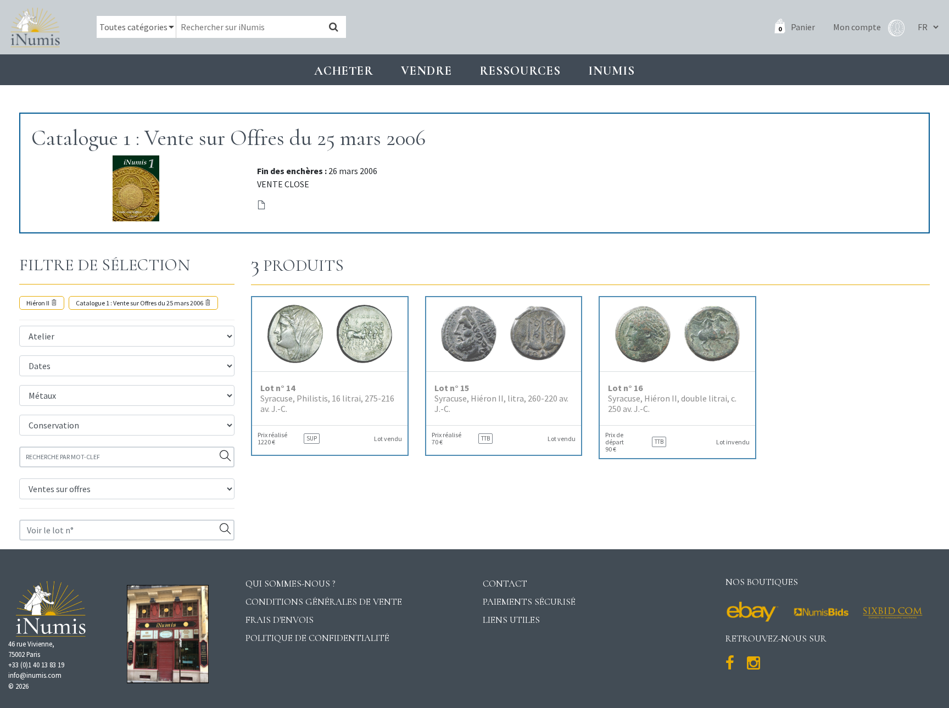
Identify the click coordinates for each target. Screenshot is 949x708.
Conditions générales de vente (323, 601)
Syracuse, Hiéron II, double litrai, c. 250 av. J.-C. (672, 398)
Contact (505, 583)
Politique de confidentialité (317, 638)
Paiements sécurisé (529, 601)
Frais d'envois (279, 620)
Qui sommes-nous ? (290, 583)
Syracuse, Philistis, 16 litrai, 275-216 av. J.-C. (327, 398)
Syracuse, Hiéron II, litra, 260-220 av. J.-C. (501, 398)
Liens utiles (511, 620)
